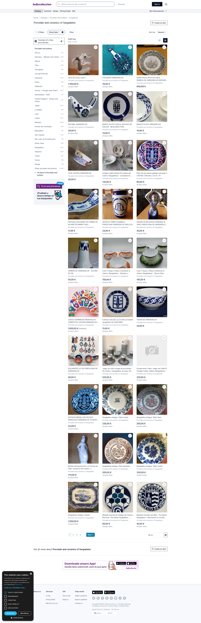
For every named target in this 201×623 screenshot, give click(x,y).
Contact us (78, 603)
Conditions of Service (99, 606)
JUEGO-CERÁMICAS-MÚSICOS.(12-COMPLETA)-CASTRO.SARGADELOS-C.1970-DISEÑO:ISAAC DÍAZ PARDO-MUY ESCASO (83, 321)
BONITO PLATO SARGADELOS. (149, 124)
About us (37, 591)
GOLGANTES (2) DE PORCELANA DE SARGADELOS (83, 369)
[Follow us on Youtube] (115, 598)
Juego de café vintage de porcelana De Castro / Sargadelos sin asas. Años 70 (117, 369)
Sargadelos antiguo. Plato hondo (115, 417)
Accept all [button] (10, 613)
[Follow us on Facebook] (102, 598)
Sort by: (152, 32)
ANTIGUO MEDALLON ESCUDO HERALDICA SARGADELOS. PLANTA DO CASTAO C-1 (82, 418)
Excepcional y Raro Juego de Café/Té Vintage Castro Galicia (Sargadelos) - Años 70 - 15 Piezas (152, 369)
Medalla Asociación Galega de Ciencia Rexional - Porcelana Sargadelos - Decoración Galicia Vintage (117, 516)
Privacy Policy (113, 606)
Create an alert (160, 23)
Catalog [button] (37, 11)
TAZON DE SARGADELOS (147, 320)
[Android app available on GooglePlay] (109, 592)
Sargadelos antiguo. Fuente (79, 515)
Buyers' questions (81, 599)
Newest (161, 32)
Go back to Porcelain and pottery (47, 174)
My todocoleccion (156, 11)
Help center (79, 591)
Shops (55, 11)
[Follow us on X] (106, 598)
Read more (18, 584)
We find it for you (52, 603)
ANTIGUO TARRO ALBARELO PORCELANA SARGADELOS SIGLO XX (117, 223)
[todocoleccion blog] (124, 598)
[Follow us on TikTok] (120, 598)
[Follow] (96, 47)
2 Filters (41, 32)
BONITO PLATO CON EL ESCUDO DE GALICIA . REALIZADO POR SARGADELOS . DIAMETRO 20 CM (117, 125)
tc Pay (48, 596)
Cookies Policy (124, 606)
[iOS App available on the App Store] (97, 592)
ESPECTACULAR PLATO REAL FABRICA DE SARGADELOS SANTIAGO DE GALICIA (152, 79)
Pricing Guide (65, 11)
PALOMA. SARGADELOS (77, 124)
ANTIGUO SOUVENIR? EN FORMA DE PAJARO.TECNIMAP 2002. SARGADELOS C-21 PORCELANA (83, 223)
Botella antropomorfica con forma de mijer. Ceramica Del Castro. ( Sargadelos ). (83, 467)
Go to (150, 535)
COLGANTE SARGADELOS (112, 78)
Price (72, 32)
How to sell (66, 596)
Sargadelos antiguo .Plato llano (149, 417)
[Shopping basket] (166, 4)
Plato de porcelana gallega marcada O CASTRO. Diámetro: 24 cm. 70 (152, 174)
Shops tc (66, 599)
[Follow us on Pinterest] (111, 598)
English (98, 613)
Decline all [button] (24, 613)
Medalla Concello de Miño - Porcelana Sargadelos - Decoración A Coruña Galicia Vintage (152, 516)
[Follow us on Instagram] (93, 598)
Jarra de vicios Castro (77, 78)
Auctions (47, 11)
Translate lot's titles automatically (45, 41)
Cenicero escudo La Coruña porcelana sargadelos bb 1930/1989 (117, 321)
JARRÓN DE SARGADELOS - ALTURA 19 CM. (82, 272)
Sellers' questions (81, 596)
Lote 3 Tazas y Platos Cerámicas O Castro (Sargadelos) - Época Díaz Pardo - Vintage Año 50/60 (150, 272)
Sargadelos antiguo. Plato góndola (116, 466)
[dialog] (18, 596)
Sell (73, 11)
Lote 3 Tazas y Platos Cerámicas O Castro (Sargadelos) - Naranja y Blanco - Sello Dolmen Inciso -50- (116, 272)
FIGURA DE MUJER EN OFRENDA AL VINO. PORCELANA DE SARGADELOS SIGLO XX (151, 223)
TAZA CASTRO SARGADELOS (79, 173)
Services (49, 591)
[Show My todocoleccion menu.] (166, 11)
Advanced (121, 4)
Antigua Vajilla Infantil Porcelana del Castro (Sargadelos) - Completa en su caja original (117, 174)
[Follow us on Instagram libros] (98, 598)
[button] (17, 588)
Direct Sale (53, 32)
